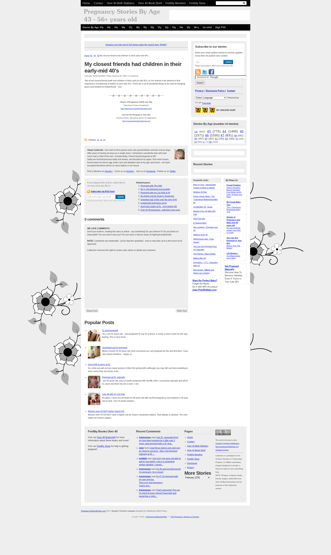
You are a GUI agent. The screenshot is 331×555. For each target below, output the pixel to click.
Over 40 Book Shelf (150, 3)
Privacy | (199, 90)
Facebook (151, 171)
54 (195, 142)
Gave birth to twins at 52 (99, 364)
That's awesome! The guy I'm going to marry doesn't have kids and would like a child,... (159, 493)
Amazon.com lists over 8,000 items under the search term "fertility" (136, 45)
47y (130, 27)
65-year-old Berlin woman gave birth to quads (234, 230)
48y (138, 27)
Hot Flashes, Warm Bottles (204, 254)
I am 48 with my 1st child (113, 394)
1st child (207, 27)
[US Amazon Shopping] (198, 111)
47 (222, 135)
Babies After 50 (199, 258)
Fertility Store (197, 3)
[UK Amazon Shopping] (212, 111)
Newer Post (92, 310)
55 (204, 142)
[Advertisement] (209, 15)
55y (188, 27)
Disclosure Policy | (216, 90)
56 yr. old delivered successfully (155, 189)
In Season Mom (199, 223)
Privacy (190, 467)
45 (98, 56)
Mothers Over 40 (200, 235)
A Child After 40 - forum (202, 207)
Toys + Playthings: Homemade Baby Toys (234, 209)
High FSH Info (199, 219)
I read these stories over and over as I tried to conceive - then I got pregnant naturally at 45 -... (159, 451)
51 (216, 138)
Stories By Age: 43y (93, 27)
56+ (211, 142)
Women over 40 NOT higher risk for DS (106, 411)
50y (152, 27)
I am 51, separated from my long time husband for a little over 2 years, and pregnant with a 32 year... (158, 440)
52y (167, 27)
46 (207, 135)
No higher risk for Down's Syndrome (157, 196)
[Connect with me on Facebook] (211, 72)
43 (91, 56)
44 (95, 56)
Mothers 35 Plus (200, 192)
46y (123, 27)
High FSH (220, 27)
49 (195, 138)
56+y (196, 27)
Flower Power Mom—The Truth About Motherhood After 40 (205, 199)
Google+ (109, 171)
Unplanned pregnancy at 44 (154, 203)
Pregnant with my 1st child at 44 (155, 193)
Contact (98, 3)
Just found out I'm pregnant (114, 347)
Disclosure (192, 463)
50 (206, 138)
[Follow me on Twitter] (204, 72)
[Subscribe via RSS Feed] (198, 72)
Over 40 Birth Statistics (120, 3)
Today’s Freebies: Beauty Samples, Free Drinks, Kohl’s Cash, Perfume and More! (234, 192)
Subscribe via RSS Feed (102, 191)
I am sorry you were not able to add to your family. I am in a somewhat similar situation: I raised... (160, 461)
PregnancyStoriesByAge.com (93, 511)
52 (226, 138)
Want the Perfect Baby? (204, 280)
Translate (206, 103)
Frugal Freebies (234, 185)
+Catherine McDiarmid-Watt (156, 517)
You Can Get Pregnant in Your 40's (234, 240)
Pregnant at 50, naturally (113, 377)
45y (116, 27)
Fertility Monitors (176, 3)
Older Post (182, 310)
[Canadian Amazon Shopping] (205, 111)
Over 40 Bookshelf (106, 437)
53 (236, 139)
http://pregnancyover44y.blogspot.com (136, 108)
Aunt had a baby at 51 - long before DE (159, 206)
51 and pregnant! (110, 330)
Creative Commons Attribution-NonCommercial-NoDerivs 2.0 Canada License (227, 446)
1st (196, 131)
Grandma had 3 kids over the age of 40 (159, 199)
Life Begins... (232, 253)
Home (86, 3)
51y (159, 27)
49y (145, 27)
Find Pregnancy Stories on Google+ (185, 517)
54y (181, 27)
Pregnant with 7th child (151, 186)
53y (174, 27)
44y (109, 27)
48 (235, 135)
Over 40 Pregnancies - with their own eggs (160, 210)
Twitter (173, 171)
